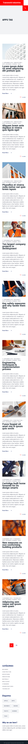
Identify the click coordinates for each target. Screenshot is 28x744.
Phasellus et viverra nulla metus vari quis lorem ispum (13, 187)
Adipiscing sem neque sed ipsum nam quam (11, 604)
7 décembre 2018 (7, 420)
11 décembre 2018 (7, 62)
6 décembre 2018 (7, 479)
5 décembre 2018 (7, 598)
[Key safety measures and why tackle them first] (14, 289)
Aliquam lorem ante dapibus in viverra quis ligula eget (13, 128)
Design (16, 706)
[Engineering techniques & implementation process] (14, 348)
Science (14, 64)
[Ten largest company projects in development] (14, 229)
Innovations (18, 62)
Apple (6, 700)
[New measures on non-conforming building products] (14, 528)
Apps (3, 64)
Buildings (17, 240)
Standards (16, 479)
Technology (17, 598)
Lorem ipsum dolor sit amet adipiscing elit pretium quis (12, 69)
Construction (17, 420)
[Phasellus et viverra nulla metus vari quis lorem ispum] (14, 170)
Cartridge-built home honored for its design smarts (13, 486)
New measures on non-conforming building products (12, 545)
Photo (6, 711)
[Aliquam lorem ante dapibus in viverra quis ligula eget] (14, 111)
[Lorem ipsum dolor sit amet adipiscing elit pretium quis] (14, 52)
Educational (6, 674)
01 (11, 645)
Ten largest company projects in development (14, 246)
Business (8, 64)
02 (16, 645)
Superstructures (7, 686)
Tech (19, 64)
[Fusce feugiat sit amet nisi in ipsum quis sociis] (14, 409)
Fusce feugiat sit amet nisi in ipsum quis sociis (12, 426)
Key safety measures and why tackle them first (13, 306)
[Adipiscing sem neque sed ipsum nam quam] (14, 587)
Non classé (5, 681)
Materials (5, 679)
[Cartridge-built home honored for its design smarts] (14, 469)
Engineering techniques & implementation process (11, 366)
